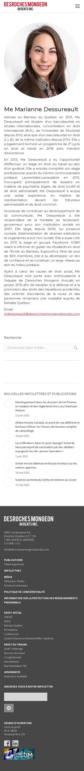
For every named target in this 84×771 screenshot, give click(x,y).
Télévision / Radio (14, 581)
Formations (10, 630)
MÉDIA (8, 577)
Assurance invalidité (15, 676)
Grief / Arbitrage (13, 649)
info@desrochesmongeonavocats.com (26, 549)
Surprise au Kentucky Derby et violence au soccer (46, 480)
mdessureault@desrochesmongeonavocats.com (42, 314)
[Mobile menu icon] (77, 6)
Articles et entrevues (16, 585)
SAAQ (7, 621)
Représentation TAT (15, 666)
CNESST (8, 617)
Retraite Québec (13, 625)
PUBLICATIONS (13, 560)
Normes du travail (14, 653)
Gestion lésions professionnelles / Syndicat (28, 638)
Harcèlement (11, 661)
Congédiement (12, 657)
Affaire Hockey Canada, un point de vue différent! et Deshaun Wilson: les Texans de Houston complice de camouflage (47, 427)
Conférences (11, 634)
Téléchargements (14, 564)
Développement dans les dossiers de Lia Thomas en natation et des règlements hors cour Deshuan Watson (46, 406)
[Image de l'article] (8, 404)
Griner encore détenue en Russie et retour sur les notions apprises (46, 465)
